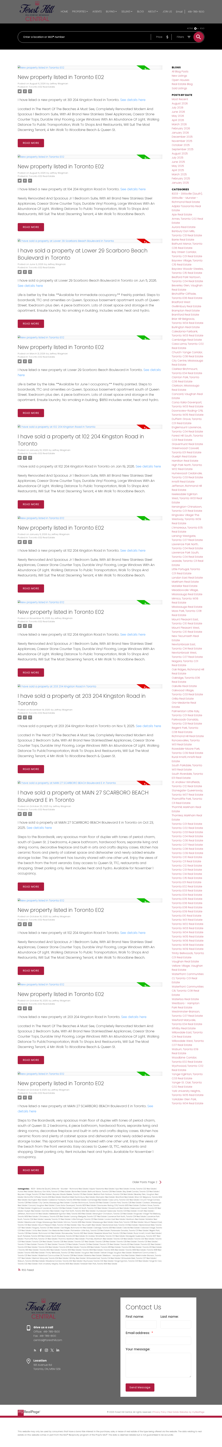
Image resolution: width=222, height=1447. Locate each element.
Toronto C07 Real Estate (84, 1241)
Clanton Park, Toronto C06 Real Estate (126, 1202)
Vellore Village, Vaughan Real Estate (116, 1252)
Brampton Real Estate (105, 1197)
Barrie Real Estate (79, 1191)
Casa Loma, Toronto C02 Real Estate (124, 1200)
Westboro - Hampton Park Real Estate (119, 1255)
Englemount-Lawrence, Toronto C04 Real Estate (52, 1208)
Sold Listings (179, 88)
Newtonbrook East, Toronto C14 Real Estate (120, 1225)
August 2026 (180, 103)
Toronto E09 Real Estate (132, 1247)
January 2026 (180, 133)
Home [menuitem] (64, 11)
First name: (135, 1316)
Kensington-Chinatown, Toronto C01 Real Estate (113, 1214)
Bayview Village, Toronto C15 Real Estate (35, 1194)
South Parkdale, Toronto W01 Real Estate (34, 1236)
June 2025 (178, 162)
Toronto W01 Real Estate (29, 1250)
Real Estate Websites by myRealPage (186, 1412)
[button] (35, 1350)
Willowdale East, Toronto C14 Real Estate (103, 1258)
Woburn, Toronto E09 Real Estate (31, 1261)
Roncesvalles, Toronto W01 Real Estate (77, 1233)
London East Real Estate (115, 1219)
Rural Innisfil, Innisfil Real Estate (147, 1233)
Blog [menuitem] (140, 11)
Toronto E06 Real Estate (90, 1247)
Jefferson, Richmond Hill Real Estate (33, 1214)
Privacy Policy (159, 1412)
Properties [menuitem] (79, 11)
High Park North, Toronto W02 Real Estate (78, 1211)
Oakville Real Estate (131, 1228)
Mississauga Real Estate (103, 1222)
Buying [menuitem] (110, 11)
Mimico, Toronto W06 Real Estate (78, 1222)
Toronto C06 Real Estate (63, 1241)
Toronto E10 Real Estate (152, 1247)
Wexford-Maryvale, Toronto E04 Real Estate (50, 1258)
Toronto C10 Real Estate (147, 1241)
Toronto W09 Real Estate (34, 1252)
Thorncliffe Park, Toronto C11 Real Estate (40, 1239)
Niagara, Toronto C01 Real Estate (46, 1228)
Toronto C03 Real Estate (187, 832)
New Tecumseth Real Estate (89, 1225)
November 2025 (182, 141)
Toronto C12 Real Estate (48, 1244)
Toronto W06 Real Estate (136, 1250)
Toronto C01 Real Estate (123, 1239)
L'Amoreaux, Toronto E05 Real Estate (54, 1216)
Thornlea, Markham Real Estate (99, 1239)
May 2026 (178, 116)
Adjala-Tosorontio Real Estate (101, 1189)
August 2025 (180, 153)
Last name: (169, 1316)
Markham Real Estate (135, 1219)
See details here (132, 100)
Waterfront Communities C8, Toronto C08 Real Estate (60, 1255)
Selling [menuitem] (125, 11)
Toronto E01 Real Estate (130, 1244)
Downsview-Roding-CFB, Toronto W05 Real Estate (118, 1205)
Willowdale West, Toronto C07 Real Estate (138, 1258)
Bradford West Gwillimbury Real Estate (78, 1197)
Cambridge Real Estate (98, 1200)
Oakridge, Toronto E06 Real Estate (108, 1228)
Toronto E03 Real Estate (28, 1247)
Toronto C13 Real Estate (68, 1244)
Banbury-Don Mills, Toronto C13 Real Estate (53, 1191)
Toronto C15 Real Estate (110, 1244)
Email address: (138, 1333)
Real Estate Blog (182, 84)
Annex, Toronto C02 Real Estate (143, 1189)
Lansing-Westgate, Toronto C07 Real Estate (89, 1216)
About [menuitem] (152, 11)
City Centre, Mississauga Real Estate (54, 1202)
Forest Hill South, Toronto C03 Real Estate (90, 1208)
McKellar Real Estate (184, 586)
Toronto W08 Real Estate (187, 945)
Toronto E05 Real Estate (69, 1247)
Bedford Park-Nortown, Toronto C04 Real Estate (113, 1194)
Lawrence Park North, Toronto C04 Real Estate (127, 1216)
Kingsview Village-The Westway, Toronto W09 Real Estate (186, 519)
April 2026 (178, 120)
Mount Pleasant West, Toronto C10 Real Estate (57, 1225)
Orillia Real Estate (39, 1230)
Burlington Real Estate (37, 1200)
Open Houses (180, 80)
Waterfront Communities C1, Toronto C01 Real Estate (188, 978)
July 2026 (177, 107)
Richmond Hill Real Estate (50, 1233)
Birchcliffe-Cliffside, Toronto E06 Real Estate (42, 1197)
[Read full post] (90, 69)
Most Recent (180, 99)
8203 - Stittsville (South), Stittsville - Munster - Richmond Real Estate (59, 1189)
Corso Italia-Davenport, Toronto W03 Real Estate (76, 1205)
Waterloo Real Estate (93, 1255)
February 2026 (181, 128)
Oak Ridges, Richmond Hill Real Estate (77, 1228)
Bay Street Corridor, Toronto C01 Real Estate (141, 1191)
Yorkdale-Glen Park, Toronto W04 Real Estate (98, 1264)
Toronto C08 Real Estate (106, 1241)
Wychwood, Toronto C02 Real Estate (98, 1261)
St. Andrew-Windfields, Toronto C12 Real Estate (105, 1236)
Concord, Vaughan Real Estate (41, 1205)
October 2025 (181, 145)
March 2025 (179, 174)
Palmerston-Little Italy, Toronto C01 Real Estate (90, 1230)
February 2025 (181, 178)
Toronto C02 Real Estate (144, 1239)
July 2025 (177, 157)
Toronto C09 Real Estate (127, 1241)
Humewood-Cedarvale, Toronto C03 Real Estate (117, 1211)
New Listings (179, 76)
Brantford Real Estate (125, 1197)
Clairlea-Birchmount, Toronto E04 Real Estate (90, 1202)
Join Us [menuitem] (167, 11)
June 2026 (178, 112)
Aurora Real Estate (26, 1191)
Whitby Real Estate (77, 1258)
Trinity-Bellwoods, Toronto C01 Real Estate (63, 1252)
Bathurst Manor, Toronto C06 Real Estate (105, 1191)
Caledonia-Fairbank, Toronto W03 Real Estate (67, 1200)
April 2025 (178, 170)
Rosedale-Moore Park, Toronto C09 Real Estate (113, 1233)
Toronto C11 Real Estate (27, 1244)
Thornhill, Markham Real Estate (71, 1239)
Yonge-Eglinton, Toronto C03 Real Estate (131, 1261)
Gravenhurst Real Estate (118, 1208)
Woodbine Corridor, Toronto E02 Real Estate (64, 1261)
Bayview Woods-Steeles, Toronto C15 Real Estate (73, 1194)
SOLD (202, 28)
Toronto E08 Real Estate (111, 1247)
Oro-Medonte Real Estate (59, 1230)
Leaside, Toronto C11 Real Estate (57, 1219)
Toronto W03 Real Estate (71, 1250)
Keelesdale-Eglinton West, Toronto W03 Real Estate (70, 1214)
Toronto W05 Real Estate (114, 1250)
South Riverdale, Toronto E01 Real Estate (68, 1236)
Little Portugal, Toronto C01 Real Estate (88, 1219)
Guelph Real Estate (32, 1211)
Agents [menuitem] (97, 11)
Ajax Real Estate (122, 1189)
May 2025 (178, 166)
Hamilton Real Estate (51, 1211)
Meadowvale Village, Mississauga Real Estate (43, 1222)
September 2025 (182, 149)
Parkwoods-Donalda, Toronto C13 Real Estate (130, 1230)
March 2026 (179, 124)
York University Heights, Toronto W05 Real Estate (59, 1264)
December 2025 (182, 137)
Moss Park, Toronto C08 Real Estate (129, 1222)
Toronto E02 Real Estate (42, 86)
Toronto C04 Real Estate (42, 1241)
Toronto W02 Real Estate (50, 1250)
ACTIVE (190, 28)
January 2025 (180, 183)
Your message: (138, 1349)
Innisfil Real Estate (146, 1211)
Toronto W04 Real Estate (93, 1250)
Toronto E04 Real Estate (48, 1247)
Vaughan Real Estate (91, 1252)
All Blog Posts (180, 71)
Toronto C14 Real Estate (89, 1244)
